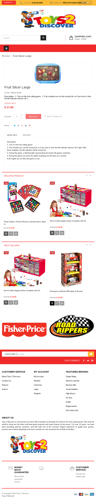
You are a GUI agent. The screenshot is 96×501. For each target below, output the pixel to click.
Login (36, 389)
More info (12, 135)
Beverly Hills (71, 385)
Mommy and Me (72, 381)
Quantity (7, 116)
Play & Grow (16, 93)
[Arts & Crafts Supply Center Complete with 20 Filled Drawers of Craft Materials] (71, 200)
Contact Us (6, 381)
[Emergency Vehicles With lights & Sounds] (71, 270)
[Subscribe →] (91, 354)
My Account (39, 376)
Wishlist (37, 381)
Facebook (18, 125)
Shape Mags (71, 376)
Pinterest (29, 125)
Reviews (27, 135)
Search (5, 389)
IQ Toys (69, 398)
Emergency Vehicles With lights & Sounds (66, 291)
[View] (16, 233)
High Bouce (70, 393)
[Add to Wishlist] (11, 233)
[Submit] (52, 303)
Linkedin (26, 125)
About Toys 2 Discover (11, 376)
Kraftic (68, 402)
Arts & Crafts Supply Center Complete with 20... (68, 221)
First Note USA (72, 410)
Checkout (38, 385)
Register (37, 393)
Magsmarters (71, 406)
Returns (5, 385)
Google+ (22, 125)
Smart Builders (72, 389)
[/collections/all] (24, 330)
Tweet (14, 125)
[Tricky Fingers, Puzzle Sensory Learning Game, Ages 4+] (25, 200)
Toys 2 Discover (8, 496)
